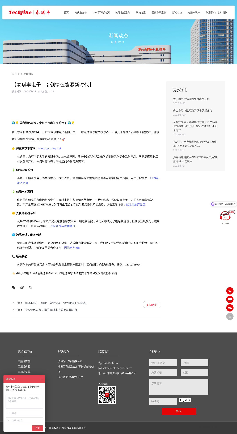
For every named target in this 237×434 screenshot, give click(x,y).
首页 (17, 73)
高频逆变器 (24, 361)
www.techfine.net (49, 148)
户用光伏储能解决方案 (70, 361)
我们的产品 (25, 351)
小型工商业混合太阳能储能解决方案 (76, 369)
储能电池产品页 (135, 204)
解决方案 (63, 351)
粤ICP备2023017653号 (74, 428)
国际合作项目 (72, 247)
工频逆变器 (24, 366)
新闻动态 (28, 73)
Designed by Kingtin (208, 427)
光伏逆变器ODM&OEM (70, 376)
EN (225, 12)
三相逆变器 (24, 371)
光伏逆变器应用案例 (62, 226)
